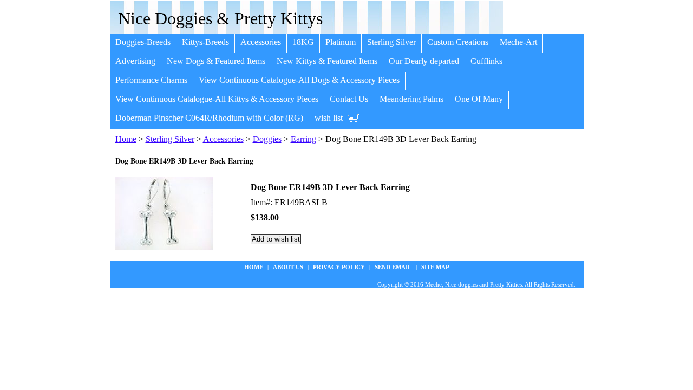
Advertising (135, 61)
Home (125, 139)
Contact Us (349, 98)
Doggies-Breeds (143, 42)
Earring (303, 139)
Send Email (393, 267)
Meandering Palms (411, 98)
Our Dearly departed (424, 61)
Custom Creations (457, 42)
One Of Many (479, 98)
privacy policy (339, 267)
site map (435, 267)
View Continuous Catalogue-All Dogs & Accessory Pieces (299, 79)
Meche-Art (518, 42)
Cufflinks (486, 61)
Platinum (340, 42)
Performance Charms (151, 79)
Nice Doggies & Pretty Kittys (220, 18)
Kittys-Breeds (205, 42)
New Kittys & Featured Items (327, 61)
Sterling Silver (391, 42)
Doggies (267, 139)
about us (288, 267)
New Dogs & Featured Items (216, 61)
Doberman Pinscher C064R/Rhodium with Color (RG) (209, 117)
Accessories (260, 42)
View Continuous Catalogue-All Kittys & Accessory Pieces (216, 98)
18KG (303, 42)
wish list (329, 117)
